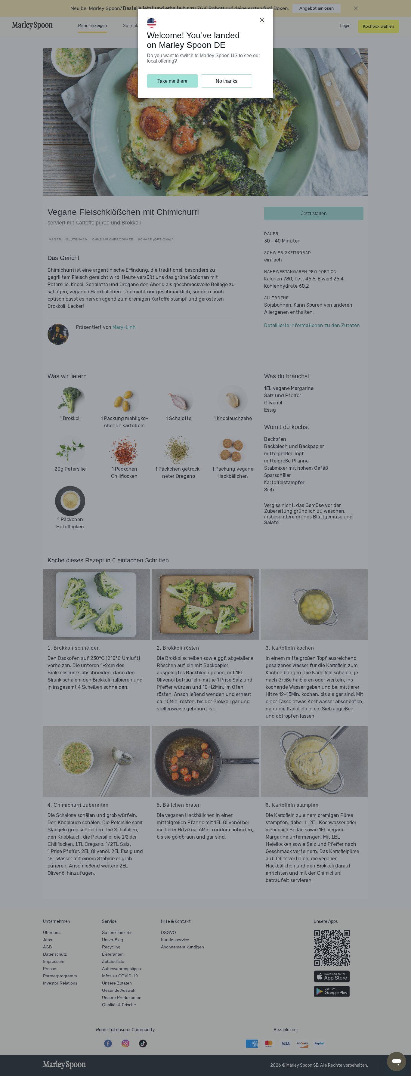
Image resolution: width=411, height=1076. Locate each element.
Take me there (172, 81)
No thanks (226, 81)
